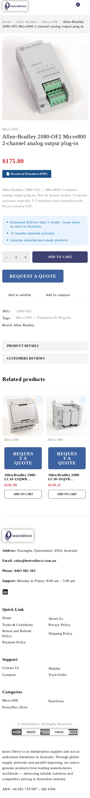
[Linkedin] (5, 592)
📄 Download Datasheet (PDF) (27, 174)
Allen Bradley (24, 325)
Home (7, 22)
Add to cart (60, 257)
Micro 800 (50, 22)
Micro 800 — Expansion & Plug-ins (43, 317)
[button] (82, 41)
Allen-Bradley (27, 22)
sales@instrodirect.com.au (35, 560)
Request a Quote (32, 276)
